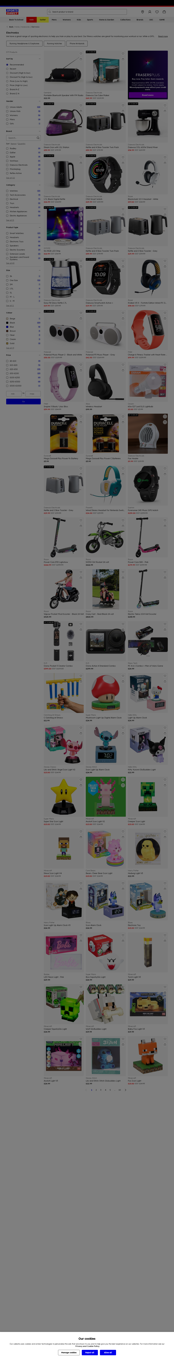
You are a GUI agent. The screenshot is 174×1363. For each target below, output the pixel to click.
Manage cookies (69, 1352)
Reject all (89, 1352)
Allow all (108, 1352)
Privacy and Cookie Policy (87, 1346)
